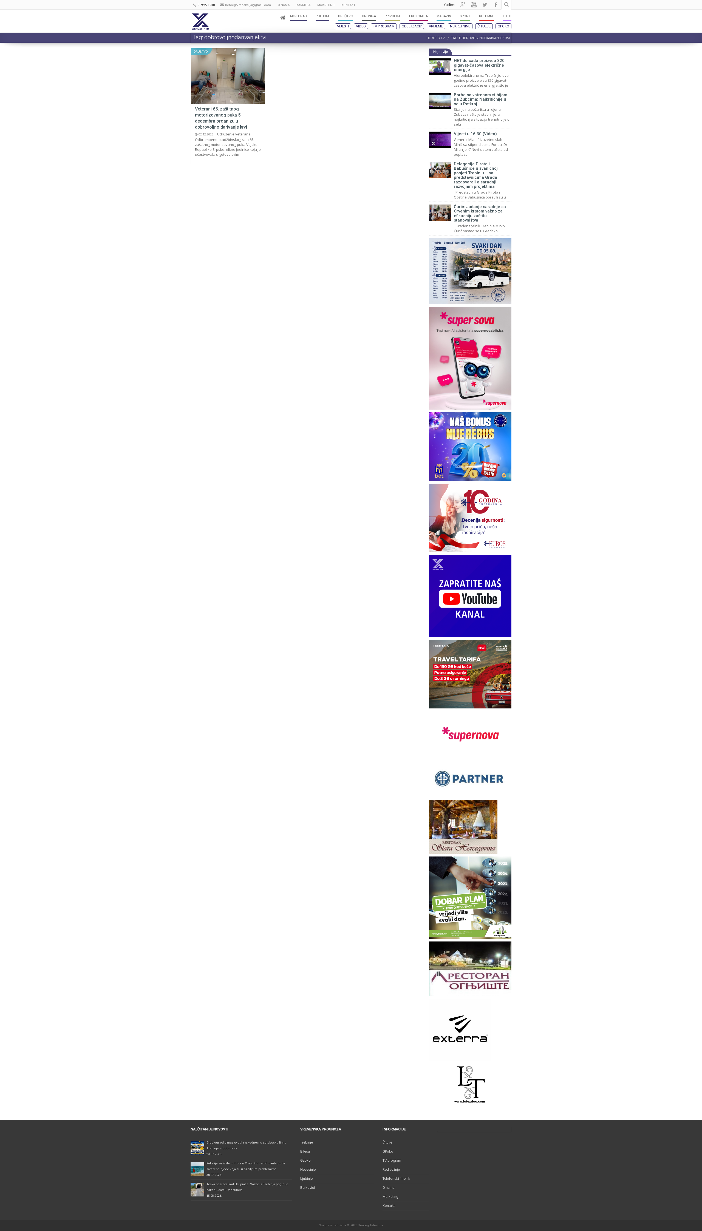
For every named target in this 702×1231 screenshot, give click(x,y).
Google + (462, 5)
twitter (484, 5)
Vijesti (343, 26)
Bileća (305, 1151)
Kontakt (389, 1206)
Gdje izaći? (412, 26)
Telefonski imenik (396, 1178)
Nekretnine (460, 26)
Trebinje (306, 1142)
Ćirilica (449, 5)
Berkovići (307, 1187)
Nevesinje (308, 1169)
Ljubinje (306, 1178)
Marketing (390, 1197)
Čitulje (484, 26)
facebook (495, 5)
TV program (384, 26)
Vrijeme (436, 26)
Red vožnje (391, 1169)
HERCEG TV (435, 38)
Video (361, 26)
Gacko (305, 1160)
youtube (473, 5)
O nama (389, 1187)
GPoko (503, 26)
